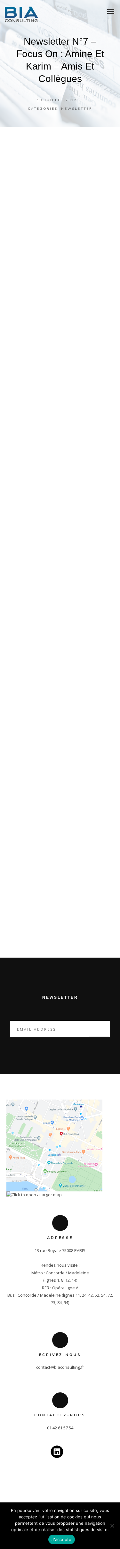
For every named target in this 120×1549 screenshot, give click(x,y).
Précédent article (47, 903)
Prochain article (76, 918)
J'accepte (61, 1539)
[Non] (112, 1526)
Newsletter (76, 109)
